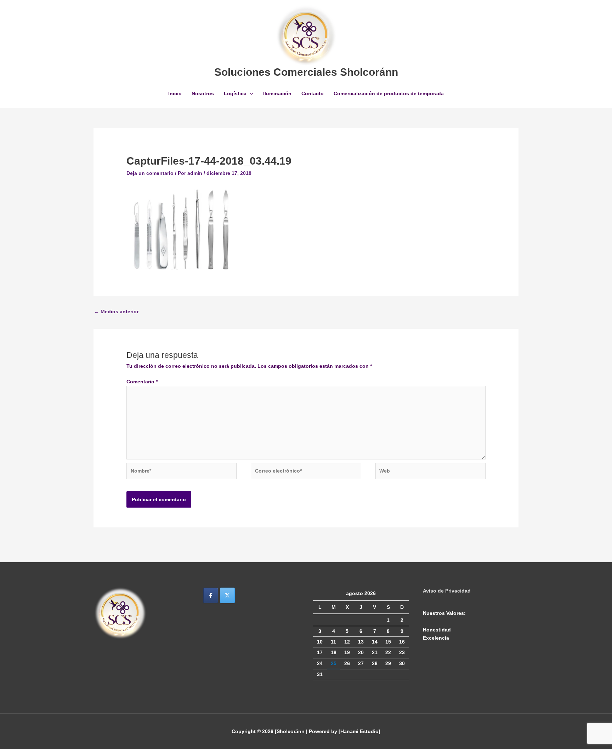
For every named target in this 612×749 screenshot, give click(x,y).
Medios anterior (116, 311)
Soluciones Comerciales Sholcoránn (306, 72)
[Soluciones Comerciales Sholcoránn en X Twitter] (227, 595)
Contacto (312, 93)
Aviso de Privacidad (447, 591)
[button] (249, 93)
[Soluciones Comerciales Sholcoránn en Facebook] (210, 595)
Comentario (142, 381)
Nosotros (203, 93)
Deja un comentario (150, 173)
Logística (235, 93)
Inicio (175, 93)
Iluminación (277, 93)
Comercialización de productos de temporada (389, 93)
